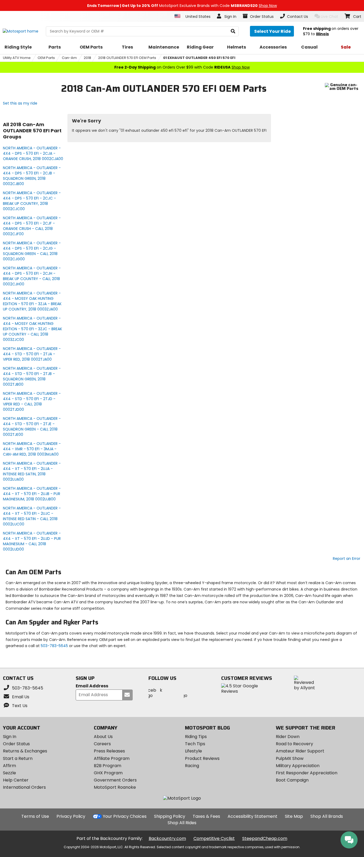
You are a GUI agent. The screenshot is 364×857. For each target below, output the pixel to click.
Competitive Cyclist (214, 838)
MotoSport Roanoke (115, 787)
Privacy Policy (70, 816)
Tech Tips (195, 744)
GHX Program (108, 773)
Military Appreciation (297, 766)
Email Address (92, 686)
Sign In (9, 737)
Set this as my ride (20, 103)
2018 (87, 57)
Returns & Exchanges (25, 751)
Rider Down (288, 737)
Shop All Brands (326, 816)
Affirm (9, 766)
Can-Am (69, 57)
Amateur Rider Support (300, 751)
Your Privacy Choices (125, 816)
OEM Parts (46, 57)
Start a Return (18, 758)
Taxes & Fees (206, 816)
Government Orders (115, 780)
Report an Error (346, 558)
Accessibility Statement (252, 816)
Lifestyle (193, 751)
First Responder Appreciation (306, 773)
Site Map (294, 816)
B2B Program (107, 766)
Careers (102, 744)
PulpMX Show (290, 758)
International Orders (24, 787)
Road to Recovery (294, 744)
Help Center (16, 780)
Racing (192, 766)
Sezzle (9, 773)
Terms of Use (35, 816)
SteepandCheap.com (264, 838)
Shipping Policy (169, 816)
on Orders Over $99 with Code (182, 67)
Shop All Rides (182, 823)
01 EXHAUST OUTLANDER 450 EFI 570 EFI (199, 57)
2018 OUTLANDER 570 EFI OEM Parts (127, 57)
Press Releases (109, 751)
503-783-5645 (54, 645)
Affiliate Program (112, 758)
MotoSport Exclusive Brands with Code (182, 5)
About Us (103, 737)
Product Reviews (202, 758)
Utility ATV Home (17, 57)
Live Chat (329, 16)
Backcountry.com (167, 838)
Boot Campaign (292, 780)
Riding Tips (196, 737)
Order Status (16, 744)
